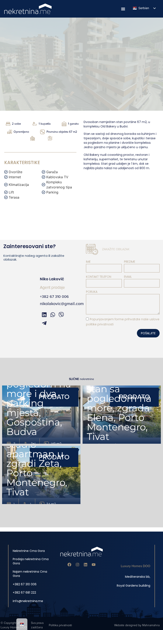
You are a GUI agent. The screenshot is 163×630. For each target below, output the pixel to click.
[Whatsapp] (52, 315)
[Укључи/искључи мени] (123, 9)
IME (88, 262)
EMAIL (128, 277)
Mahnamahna (151, 625)
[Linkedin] (85, 564)
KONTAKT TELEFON (98, 277)
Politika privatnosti (60, 625)
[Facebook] (69, 564)
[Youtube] (94, 564)
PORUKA (91, 292)
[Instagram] (77, 564)
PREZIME (129, 262)
